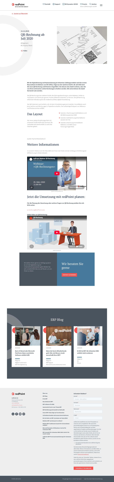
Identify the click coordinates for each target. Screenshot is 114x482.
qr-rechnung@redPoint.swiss (36, 210)
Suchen (94, 4)
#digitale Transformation (21, 362)
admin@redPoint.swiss (17, 405)
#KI (78, 361)
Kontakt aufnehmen (69, 275)
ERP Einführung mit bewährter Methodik (54, 410)
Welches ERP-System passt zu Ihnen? (52, 421)
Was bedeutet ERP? (48, 401)
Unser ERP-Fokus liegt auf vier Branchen (53, 412)
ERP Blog (45, 396)
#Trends (79, 363)
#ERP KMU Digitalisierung (21, 364)
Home (81, 6)
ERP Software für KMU (48, 404)
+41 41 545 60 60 (15, 403)
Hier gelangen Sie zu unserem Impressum (71, 479)
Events (85, 4)
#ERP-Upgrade (49, 362)
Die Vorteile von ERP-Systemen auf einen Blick (55, 418)
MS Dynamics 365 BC (71, 4)
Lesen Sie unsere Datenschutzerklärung (93, 479)
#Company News (26, 45)
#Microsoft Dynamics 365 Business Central (56, 364)
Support (57, 4)
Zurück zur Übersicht (21, 14)
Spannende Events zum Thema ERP (52, 407)
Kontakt (47, 4)
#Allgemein (25, 43)
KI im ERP (45, 399)
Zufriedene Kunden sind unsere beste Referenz (56, 415)
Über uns (45, 393)
